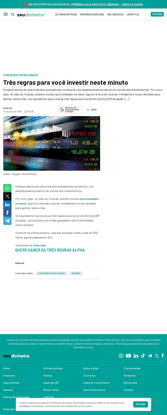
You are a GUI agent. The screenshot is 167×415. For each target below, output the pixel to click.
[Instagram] (121, 355)
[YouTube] (128, 355)
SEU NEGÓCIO (115, 14)
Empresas (9, 375)
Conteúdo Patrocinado (51, 273)
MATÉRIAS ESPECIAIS (92, 14)
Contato (128, 389)
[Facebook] (163, 355)
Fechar (140, 404)
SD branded (130, 382)
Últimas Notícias (66, 14)
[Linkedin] (136, 355)
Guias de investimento (97, 382)
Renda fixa (130, 375)
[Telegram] (150, 355)
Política (47, 375)
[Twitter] (157, 355)
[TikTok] (143, 355)
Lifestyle (48, 397)
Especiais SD (50, 382)
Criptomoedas (132, 368)
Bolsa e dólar (91, 368)
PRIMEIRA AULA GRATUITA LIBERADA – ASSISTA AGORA (107, 4)
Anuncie (8, 389)
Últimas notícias (53, 368)
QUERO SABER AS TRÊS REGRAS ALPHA (50, 250)
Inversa (7, 107)
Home (6, 368)
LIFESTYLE (133, 14)
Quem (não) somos (94, 389)
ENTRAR (157, 14)
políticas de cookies (82, 406)
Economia (89, 375)
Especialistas (11, 382)
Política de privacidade (16, 397)
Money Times (51, 389)
